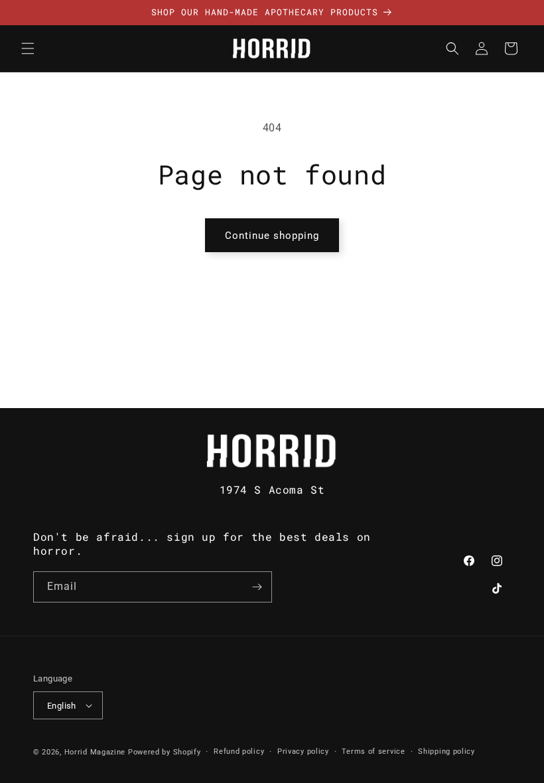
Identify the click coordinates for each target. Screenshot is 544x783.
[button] (27, 48)
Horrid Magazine (95, 752)
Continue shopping (272, 236)
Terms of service (373, 751)
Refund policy (239, 751)
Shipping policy (446, 751)
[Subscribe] (256, 587)
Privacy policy (303, 751)
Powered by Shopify (164, 752)
